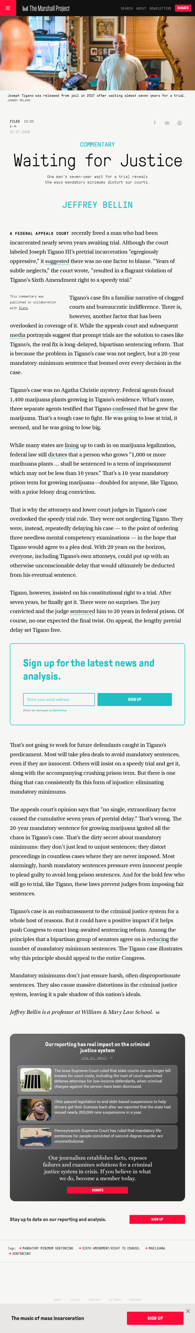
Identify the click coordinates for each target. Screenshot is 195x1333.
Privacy (95, 1299)
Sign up (134, 699)
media (17, 335)
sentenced (82, 611)
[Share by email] (167, 123)
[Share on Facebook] (154, 123)
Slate (23, 308)
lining (72, 445)
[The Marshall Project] (44, 8)
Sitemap (115, 1299)
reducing (158, 939)
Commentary (97, 144)
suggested (57, 261)
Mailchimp (60, 710)
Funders (135, 1299)
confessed (124, 408)
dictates (57, 454)
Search (127, 8)
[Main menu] (8, 8)
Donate (183, 8)
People (75, 1299)
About (141, 8)
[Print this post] (179, 123)
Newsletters (160, 8)
